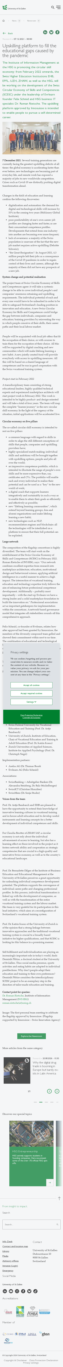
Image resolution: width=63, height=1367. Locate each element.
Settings (30, 701)
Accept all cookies (31, 685)
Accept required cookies (31, 693)
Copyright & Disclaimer (31, 718)
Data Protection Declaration (31, 715)
